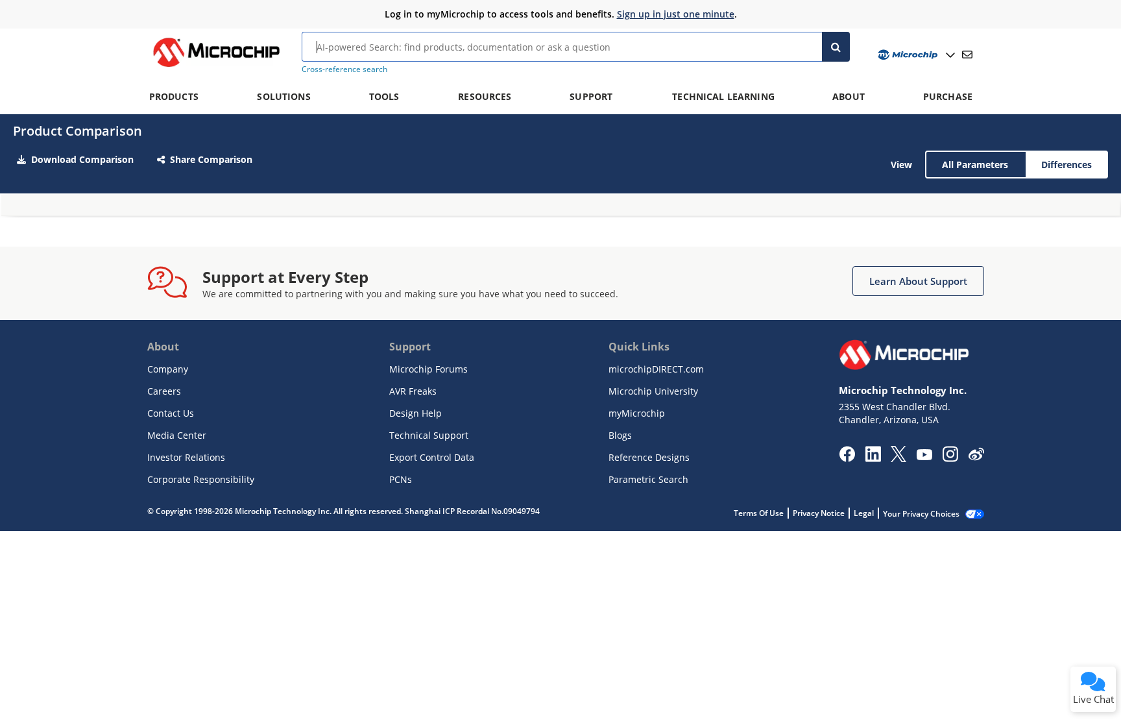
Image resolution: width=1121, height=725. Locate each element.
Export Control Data (431, 457)
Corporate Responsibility (200, 479)
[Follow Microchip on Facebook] (847, 458)
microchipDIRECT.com (656, 369)
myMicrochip (637, 413)
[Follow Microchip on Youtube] (924, 456)
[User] (915, 55)
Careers (164, 391)
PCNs (400, 479)
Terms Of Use (759, 513)
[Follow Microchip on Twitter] (898, 458)
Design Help (415, 413)
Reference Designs (649, 457)
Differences (1066, 164)
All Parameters (975, 164)
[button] (918, 281)
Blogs (620, 435)
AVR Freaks (413, 391)
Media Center (176, 435)
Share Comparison (211, 159)
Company (167, 369)
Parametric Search (648, 479)
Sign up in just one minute (675, 14)
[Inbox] (967, 54)
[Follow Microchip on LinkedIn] (873, 458)
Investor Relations (186, 457)
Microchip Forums (428, 369)
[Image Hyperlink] (216, 66)
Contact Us (170, 413)
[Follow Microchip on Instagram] (950, 458)
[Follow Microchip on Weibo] (976, 456)
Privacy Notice (819, 513)
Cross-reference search (344, 69)
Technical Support (428, 435)
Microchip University (653, 391)
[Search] (836, 47)
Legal (864, 513)
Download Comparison (82, 159)
